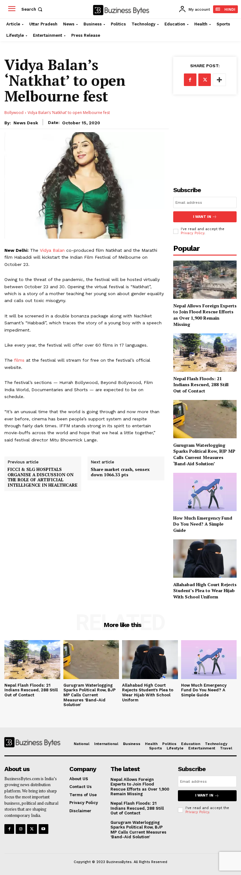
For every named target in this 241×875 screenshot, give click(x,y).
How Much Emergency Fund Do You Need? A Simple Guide (202, 524)
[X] (204, 79)
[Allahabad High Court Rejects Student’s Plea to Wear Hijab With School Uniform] (205, 558)
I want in (202, 217)
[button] (32, 9)
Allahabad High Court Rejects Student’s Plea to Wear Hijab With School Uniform (205, 590)
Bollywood (14, 112)
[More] (219, 79)
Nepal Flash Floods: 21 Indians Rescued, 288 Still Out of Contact (200, 384)
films (19, 360)
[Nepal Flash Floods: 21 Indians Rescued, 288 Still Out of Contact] (205, 352)
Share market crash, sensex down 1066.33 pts (120, 472)
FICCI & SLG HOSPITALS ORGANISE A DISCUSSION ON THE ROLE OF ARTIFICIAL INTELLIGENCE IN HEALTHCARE (43, 477)
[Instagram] (20, 829)
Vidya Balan (52, 250)
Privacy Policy (192, 233)
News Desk (25, 122)
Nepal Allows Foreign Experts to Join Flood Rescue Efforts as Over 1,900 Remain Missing (205, 315)
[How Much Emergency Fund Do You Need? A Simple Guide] (205, 492)
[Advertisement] (205, 135)
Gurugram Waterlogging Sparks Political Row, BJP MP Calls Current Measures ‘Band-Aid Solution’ (204, 454)
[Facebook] (190, 79)
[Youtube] (43, 829)
